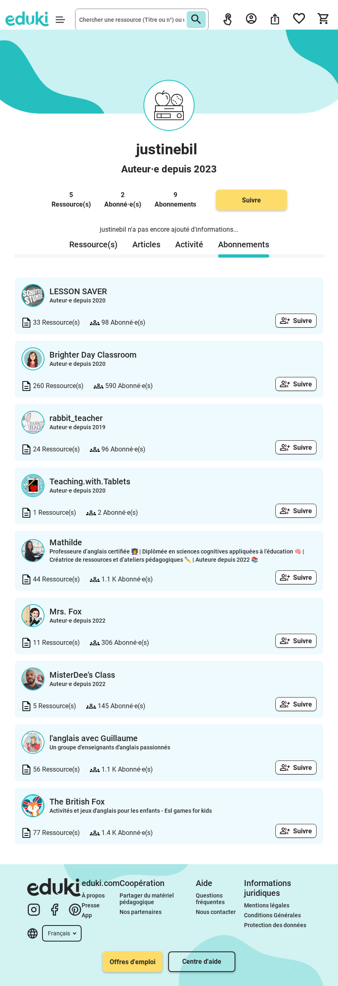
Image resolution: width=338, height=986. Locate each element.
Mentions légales (267, 905)
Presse (91, 905)
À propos (94, 895)
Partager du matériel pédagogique (147, 898)
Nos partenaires (141, 912)
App (87, 915)
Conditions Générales (272, 915)
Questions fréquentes (210, 898)
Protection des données (275, 925)
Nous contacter (216, 912)
